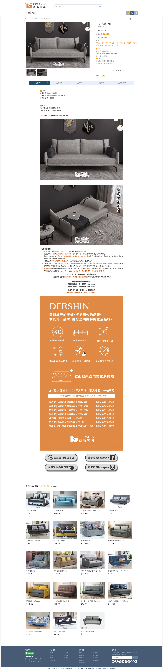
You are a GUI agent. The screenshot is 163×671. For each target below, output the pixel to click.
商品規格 (59, 83)
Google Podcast (129, 661)
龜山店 (66, 655)
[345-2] (31, 72)
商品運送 (80, 83)
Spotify (122, 661)
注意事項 (101, 83)
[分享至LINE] (103, 76)
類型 (36, 19)
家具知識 (95, 660)
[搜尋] (100, 6)
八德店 (66, 653)
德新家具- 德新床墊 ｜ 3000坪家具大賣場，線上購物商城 (35, 6)
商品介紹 (38, 83)
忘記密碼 (95, 657)
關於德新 (81, 653)
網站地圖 (113, 668)
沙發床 (40, 19)
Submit (135, 657)
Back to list (135, 19)
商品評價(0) (122, 83)
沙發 (33, 19)
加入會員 (95, 655)
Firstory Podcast (135, 661)
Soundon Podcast (132, 661)
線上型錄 (81, 660)
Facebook (116, 661)
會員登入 (95, 653)
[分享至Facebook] (101, 76)
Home (26, 19)
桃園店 (51, 657)
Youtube (113, 661)
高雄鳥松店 (53, 660)
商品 (30, 19)
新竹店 (66, 657)
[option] (58, 45)
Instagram (119, 661)
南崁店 (51, 655)
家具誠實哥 (82, 662)
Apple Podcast (126, 661)
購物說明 (81, 655)
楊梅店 (51, 653)
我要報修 (81, 657)
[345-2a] (42, 72)
